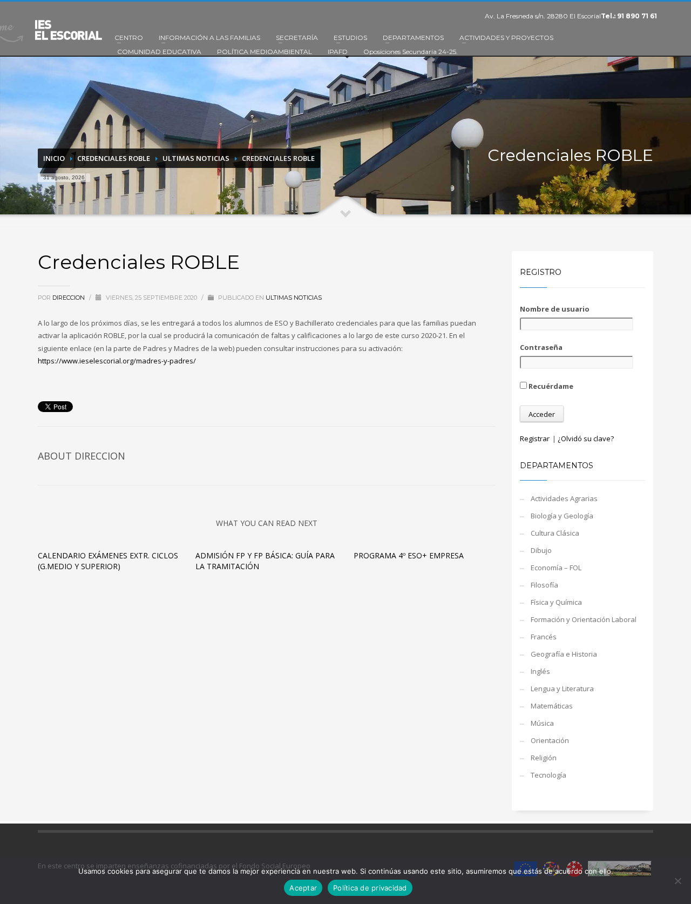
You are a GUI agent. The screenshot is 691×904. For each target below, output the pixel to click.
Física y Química (556, 602)
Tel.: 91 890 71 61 (629, 16)
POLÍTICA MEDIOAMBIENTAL (264, 52)
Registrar (535, 438)
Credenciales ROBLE (113, 158)
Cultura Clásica (555, 533)
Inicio (54, 158)
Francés (544, 637)
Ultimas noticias (195, 158)
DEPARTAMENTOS (413, 37)
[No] (677, 880)
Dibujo (541, 550)
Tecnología (548, 775)
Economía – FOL (556, 567)
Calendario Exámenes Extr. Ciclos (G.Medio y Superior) (108, 560)
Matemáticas (552, 706)
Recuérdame (550, 386)
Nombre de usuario (555, 309)
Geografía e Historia (564, 654)
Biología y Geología (562, 516)
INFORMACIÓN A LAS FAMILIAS (209, 37)
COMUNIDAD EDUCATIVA (159, 52)
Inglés (540, 671)
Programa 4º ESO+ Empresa (409, 555)
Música (542, 723)
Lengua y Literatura (562, 688)
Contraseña (541, 347)
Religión (544, 758)
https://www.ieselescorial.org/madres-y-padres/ (117, 361)
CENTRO (128, 37)
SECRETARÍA (297, 37)
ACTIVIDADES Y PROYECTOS (506, 37)
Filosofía (544, 585)
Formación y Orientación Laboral (583, 619)
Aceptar (303, 887)
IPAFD (338, 52)
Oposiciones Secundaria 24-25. (410, 52)
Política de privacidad (370, 887)
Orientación (550, 740)
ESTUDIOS (350, 37)
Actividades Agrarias (564, 498)
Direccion (69, 297)
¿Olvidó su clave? (586, 438)
